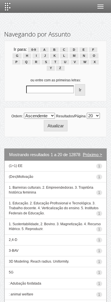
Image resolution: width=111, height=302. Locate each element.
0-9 (33, 49)
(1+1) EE (15, 166)
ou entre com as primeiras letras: (55, 80)
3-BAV (13, 251)
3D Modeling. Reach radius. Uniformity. (39, 261)
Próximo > (92, 154)
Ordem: (17, 116)
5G (11, 272)
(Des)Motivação (21, 177)
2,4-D (13, 240)
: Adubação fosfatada (25, 283)
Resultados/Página (71, 116)
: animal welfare (21, 294)
